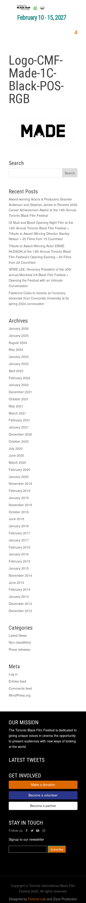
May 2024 (16, 349)
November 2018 (20, 504)
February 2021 (19, 420)
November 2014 (20, 575)
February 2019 (19, 490)
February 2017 (19, 533)
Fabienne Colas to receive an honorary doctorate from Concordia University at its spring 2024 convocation (39, 298)
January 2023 (19, 363)
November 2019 (20, 483)
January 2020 (19, 476)
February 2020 (19, 469)
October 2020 (19, 441)
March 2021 (17, 413)
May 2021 (16, 406)
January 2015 (19, 568)
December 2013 (20, 603)
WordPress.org (20, 695)
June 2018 (16, 518)
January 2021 (19, 427)
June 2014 (16, 582)
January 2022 (19, 384)
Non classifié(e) (20, 642)
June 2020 (16, 455)
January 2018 (19, 526)
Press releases (19, 649)
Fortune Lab (37, 899)
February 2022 (19, 378)
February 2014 (19, 589)
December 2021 (20, 392)
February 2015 (19, 561)
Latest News (18, 635)
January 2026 (19, 328)
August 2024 (18, 342)
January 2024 (19, 356)
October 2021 (19, 399)
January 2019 (19, 497)
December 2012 (20, 610)
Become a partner (43, 805)
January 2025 (19, 335)
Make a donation (43, 784)
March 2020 (17, 462)
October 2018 (19, 512)
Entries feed (17, 681)
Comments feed (20, 688)
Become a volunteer (43, 795)
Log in (13, 674)
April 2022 (16, 370)
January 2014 (19, 596)
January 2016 (19, 554)
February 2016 (19, 547)
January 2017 (19, 540)
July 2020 (16, 448)
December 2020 (20, 434)
